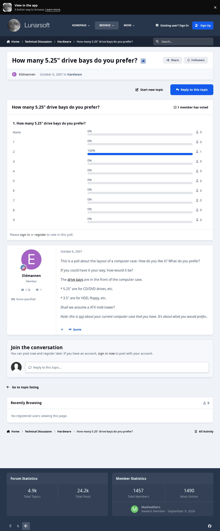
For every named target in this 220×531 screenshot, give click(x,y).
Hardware (74, 74)
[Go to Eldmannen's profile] (14, 74)
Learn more (8, 7)
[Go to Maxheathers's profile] (134, 509)
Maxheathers (150, 507)
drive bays (75, 279)
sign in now (106, 353)
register (40, 235)
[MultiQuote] (62, 329)
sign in (25, 235)
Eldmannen (27, 74)
